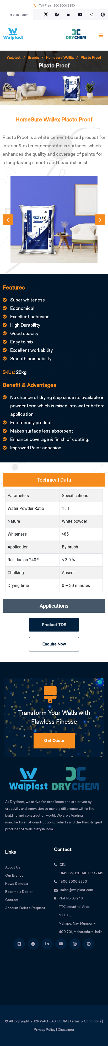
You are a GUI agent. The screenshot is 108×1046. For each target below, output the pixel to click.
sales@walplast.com (76, 890)
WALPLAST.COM (53, 1021)
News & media (16, 883)
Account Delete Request (25, 908)
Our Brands (14, 875)
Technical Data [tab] (54, 480)
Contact (12, 900)
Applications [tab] (54, 606)
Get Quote (54, 740)
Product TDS (54, 624)
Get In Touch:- (20, 15)
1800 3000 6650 (63, 5)
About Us (12, 867)
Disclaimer (66, 1029)
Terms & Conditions (85, 1021)
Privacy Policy (44, 1029)
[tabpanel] (54, 543)
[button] (8, 219)
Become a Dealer (19, 891)
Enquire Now (54, 643)
